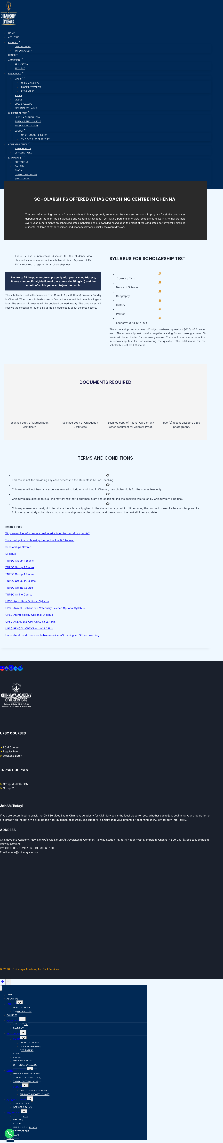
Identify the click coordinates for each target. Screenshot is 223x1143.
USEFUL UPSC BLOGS (26, 174)
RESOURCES (13, 1033)
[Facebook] (11, 668)
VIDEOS (18, 99)
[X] (15, 668)
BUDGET (17, 1086)
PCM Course (10, 747)
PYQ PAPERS (27, 91)
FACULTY (11, 1004)
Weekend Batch (12, 755)
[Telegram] (20, 668)
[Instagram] (6, 668)
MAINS (16, 1039)
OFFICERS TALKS (23, 152)
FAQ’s (16, 1134)
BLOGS (18, 170)
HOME (11, 33)
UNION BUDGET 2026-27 (34, 135)
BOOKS (18, 95)
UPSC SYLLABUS (23, 103)
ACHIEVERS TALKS (17, 1099)
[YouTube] (2, 668)
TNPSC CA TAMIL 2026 (26, 125)
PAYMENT (20, 68)
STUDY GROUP (22, 178)
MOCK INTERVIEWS (31, 87)
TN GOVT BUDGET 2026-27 (35, 139)
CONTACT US (21, 162)
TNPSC (10, 1138)
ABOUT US (13, 37)
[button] (9, 1133)
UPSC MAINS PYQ (30, 83)
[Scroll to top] (2, 983)
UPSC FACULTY (23, 46)
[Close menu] (1, 988)
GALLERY (19, 166)
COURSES (13, 55)
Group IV (8, 788)
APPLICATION (21, 64)
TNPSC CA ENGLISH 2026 (28, 121)
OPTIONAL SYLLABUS (26, 108)
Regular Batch (11, 751)
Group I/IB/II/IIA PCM (15, 784)
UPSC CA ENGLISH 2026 (27, 117)
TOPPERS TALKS (23, 148)
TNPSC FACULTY (23, 50)
